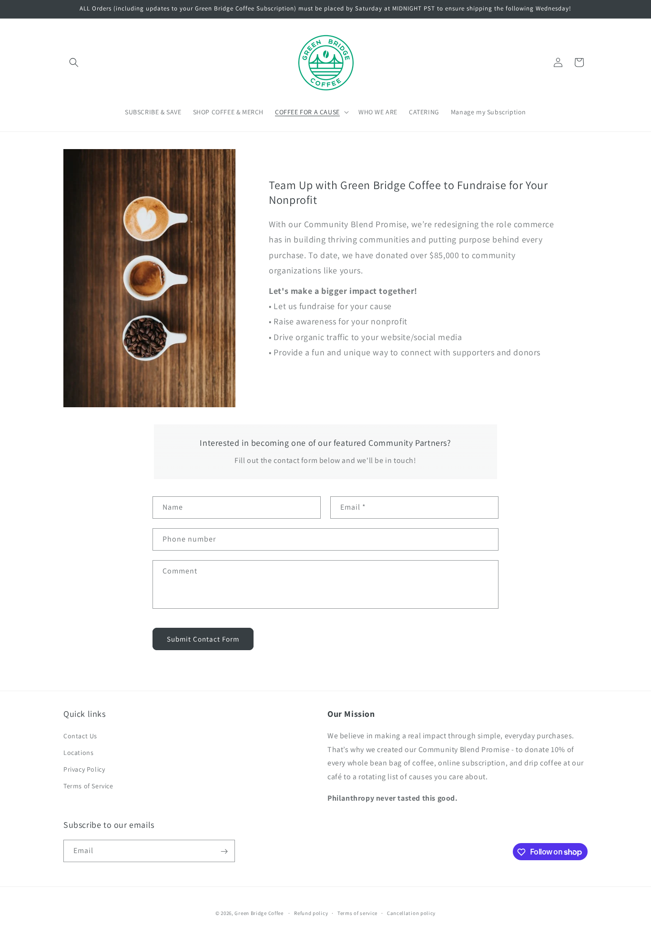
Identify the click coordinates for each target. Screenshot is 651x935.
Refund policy (311, 912)
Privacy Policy (84, 769)
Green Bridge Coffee (258, 913)
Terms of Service (88, 786)
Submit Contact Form (203, 638)
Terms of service (357, 912)
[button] (73, 62)
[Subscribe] (224, 851)
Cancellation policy (411, 912)
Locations (78, 752)
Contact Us (80, 735)
